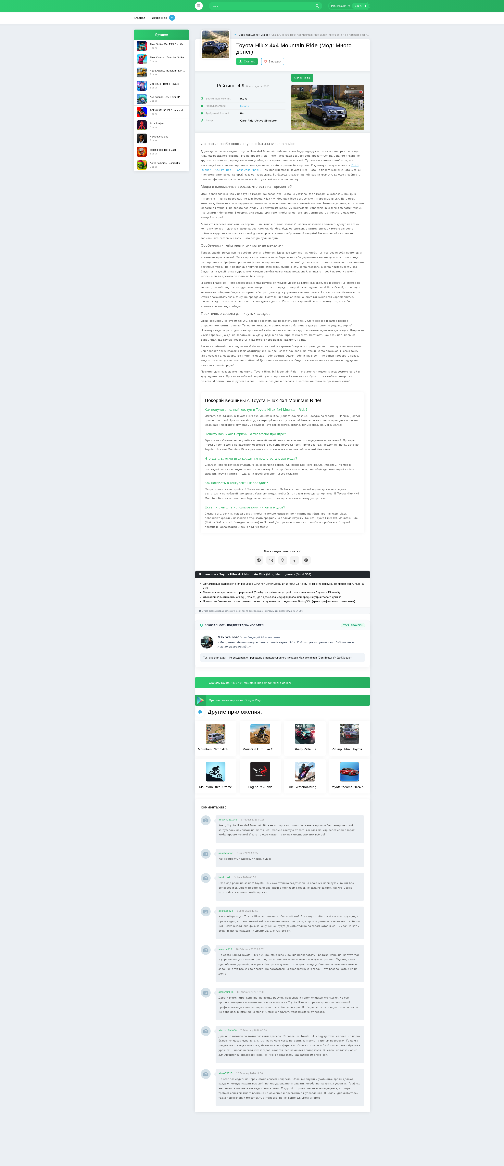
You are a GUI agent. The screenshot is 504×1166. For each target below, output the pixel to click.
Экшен (244, 106)
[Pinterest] (306, 560)
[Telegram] (259, 560)
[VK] (270, 560)
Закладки (275, 61)
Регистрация (338, 6)
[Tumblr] (294, 560)
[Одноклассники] (282, 560)
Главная (139, 17)
